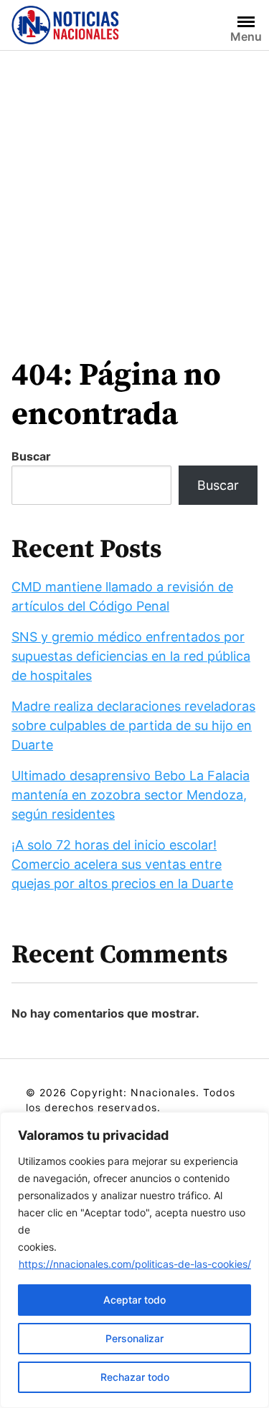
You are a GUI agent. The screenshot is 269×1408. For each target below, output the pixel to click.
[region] (134, 1260)
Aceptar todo (134, 1300)
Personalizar (134, 1338)
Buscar (31, 456)
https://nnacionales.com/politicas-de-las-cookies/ (135, 1264)
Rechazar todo (134, 1377)
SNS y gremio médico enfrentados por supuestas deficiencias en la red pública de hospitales (130, 656)
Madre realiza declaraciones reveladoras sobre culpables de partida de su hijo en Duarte (133, 725)
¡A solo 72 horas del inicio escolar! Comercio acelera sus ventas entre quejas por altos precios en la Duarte (122, 864)
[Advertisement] (134, 192)
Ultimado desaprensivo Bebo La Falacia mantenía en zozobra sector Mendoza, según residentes (130, 795)
